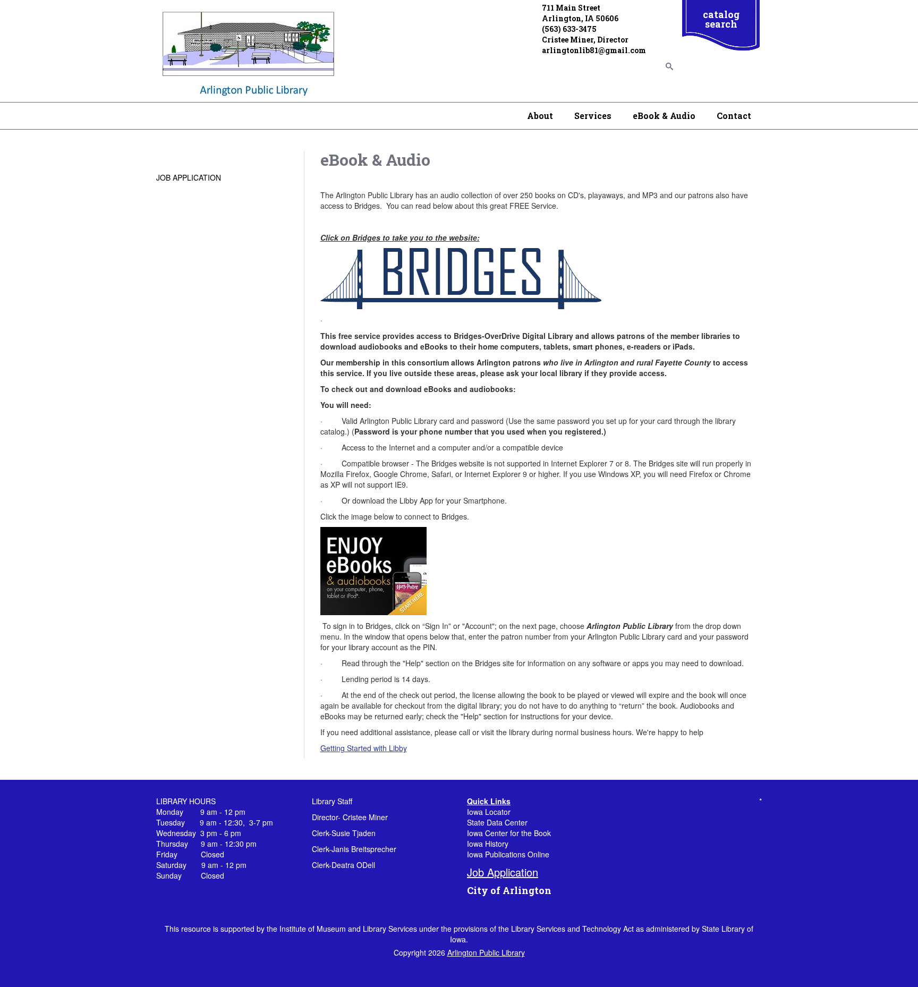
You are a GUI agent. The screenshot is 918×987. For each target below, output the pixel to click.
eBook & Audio (664, 115)
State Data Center (497, 822)
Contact (734, 115)
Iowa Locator (489, 811)
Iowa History (487, 843)
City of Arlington (509, 890)
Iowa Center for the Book (509, 833)
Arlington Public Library (486, 952)
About (540, 115)
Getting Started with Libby (363, 748)
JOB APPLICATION (188, 177)
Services (592, 115)
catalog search (721, 19)
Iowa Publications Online (508, 854)
